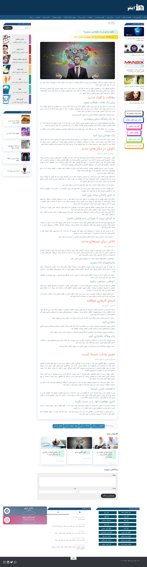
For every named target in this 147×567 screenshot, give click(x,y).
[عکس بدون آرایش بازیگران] (133, 122)
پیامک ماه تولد (106, 536)
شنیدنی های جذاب (126, 544)
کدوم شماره (81, 519)
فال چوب (126, 517)
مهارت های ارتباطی (70, 17)
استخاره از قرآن (106, 520)
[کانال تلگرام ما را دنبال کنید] (15, 562)
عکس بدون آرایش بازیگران (133, 120)
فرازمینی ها (137, 17)
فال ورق (106, 513)
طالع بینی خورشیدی (106, 532)
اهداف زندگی (85, 425)
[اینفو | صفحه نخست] (135, 7)
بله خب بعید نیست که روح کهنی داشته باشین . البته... (69, 533)
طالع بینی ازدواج (126, 536)
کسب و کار (81, 17)
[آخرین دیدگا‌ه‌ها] (58, 512)
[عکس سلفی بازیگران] (134, 141)
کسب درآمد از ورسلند (138, 55)
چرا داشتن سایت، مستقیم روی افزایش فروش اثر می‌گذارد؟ (135, 71)
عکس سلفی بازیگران (134, 139)
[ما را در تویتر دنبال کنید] (11, 562)
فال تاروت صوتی (106, 544)
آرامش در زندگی (98, 425)
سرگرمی (38, 17)
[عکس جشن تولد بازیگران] (134, 148)
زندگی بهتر (110, 17)
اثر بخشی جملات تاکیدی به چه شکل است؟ (51, 453)
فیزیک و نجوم (127, 17)
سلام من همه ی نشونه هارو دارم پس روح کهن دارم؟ (70, 540)
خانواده (90, 17)
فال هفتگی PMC (125, 513)
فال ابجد (126, 520)
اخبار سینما (46, 17)
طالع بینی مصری (106, 528)
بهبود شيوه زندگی (71, 425)
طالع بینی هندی (126, 532)
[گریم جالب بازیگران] (134, 128)
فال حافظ (126, 524)
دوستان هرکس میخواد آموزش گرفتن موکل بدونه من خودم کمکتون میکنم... (68, 548)
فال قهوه (106, 517)
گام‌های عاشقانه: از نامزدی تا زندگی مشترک (134, 87)
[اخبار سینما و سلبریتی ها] (134, 116)
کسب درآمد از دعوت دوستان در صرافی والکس (135, 39)
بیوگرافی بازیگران (134, 133)
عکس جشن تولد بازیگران (134, 146)
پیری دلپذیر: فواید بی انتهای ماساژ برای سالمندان (104, 454)
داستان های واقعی (106, 540)
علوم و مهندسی (99, 17)
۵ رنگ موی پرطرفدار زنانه (137, 103)
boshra (108, 37)
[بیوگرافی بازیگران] (134, 135)
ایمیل (114, 488)
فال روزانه (106, 524)
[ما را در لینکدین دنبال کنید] (8, 562)
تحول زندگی (58, 425)
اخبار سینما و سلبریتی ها (134, 113)
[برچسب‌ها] (80, 512)
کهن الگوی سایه (80, 452)
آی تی (118, 17)
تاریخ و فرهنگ (56, 17)
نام (75, 488)
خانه (145, 17)
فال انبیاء (126, 528)
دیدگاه (114, 475)
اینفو (129, 561)
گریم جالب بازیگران (134, 126)
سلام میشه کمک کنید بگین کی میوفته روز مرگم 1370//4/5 (68, 526)
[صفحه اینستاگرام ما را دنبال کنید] (4, 562)
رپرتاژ (31, 17)
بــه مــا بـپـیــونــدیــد (28, 513)
